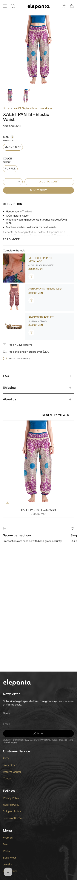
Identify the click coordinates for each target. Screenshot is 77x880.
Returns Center (12, 772)
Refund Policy (11, 804)
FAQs (6, 758)
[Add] (31, 276)
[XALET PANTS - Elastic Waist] (38, 463)
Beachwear (9, 857)
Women (8, 837)
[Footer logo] (17, 682)
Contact (7, 778)
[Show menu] (5, 6)
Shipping (9, 387)
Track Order (10, 765)
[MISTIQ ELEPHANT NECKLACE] (14, 268)
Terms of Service (13, 818)
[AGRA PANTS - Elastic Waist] (14, 297)
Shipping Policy (12, 811)
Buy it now (38, 190)
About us (9, 399)
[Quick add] (7, 501)
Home (6, 108)
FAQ (6, 376)
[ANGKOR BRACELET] (14, 326)
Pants (6, 851)
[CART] (72, 6)
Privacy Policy (56, 740)
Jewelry (7, 864)
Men (5, 844)
